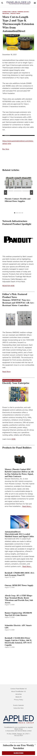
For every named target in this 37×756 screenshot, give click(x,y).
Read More (6, 372)
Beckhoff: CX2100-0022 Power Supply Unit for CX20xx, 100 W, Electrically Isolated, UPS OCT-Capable (18, 641)
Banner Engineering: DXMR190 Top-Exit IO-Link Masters (18, 614)
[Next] (31, 192)
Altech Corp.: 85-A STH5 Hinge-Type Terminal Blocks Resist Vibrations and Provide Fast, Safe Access (19, 599)
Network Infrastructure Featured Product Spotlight (16, 222)
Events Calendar (18, 705)
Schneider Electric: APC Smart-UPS (18, 626)
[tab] (14, 212)
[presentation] (18, 184)
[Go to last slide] (5, 192)
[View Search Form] (2, 3)
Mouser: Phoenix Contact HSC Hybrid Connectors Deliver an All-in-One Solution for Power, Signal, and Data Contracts (19, 473)
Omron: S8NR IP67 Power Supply (19, 585)
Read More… (27, 506)
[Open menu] (35, 3)
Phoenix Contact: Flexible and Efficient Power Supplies (17, 200)
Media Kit (18, 697)
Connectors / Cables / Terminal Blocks (15, 11)
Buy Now (5, 149)
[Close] (35, 744)
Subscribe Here (18, 708)
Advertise (18, 694)
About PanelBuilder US (18, 691)
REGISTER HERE (8, 286)
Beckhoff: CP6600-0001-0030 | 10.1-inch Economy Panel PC (20, 574)
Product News (15, 13)
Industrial (5, 13)
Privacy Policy (18, 699)
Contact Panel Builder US (18, 688)
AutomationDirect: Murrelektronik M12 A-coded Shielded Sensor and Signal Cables (19, 534)
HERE (13, 439)
